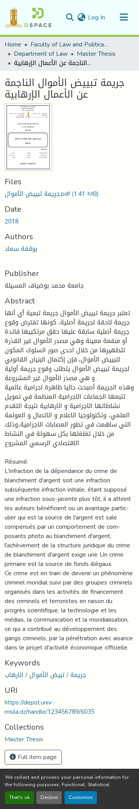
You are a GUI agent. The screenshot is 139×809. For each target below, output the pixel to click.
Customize (81, 797)
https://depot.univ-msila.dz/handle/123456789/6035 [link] (50, 707)
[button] (28, 17)
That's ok (19, 797)
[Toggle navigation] (123, 17)
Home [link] (13, 44)
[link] (69, 194)
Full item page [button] (36, 757)
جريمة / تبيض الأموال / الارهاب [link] (45, 675)
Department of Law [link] (41, 53)
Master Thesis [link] (96, 53)
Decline (49, 797)
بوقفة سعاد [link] (21, 249)
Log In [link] (96, 17)
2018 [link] (12, 221)
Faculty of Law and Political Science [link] (69, 44)
